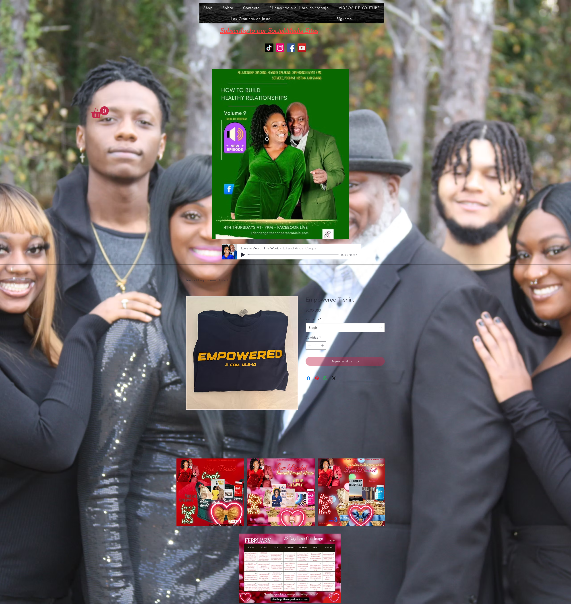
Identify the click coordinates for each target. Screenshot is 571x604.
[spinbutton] (316, 345)
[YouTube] (302, 47)
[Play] (243, 255)
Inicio (190, 280)
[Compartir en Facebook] (308, 378)
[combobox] (345, 327)
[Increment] (322, 345)
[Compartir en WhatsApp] (325, 378)
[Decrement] (309, 345)
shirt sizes (313, 319)
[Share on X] (334, 378)
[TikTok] (269, 47)
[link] (100, 112)
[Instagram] (280, 47)
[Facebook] (291, 47)
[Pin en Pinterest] (317, 378)
